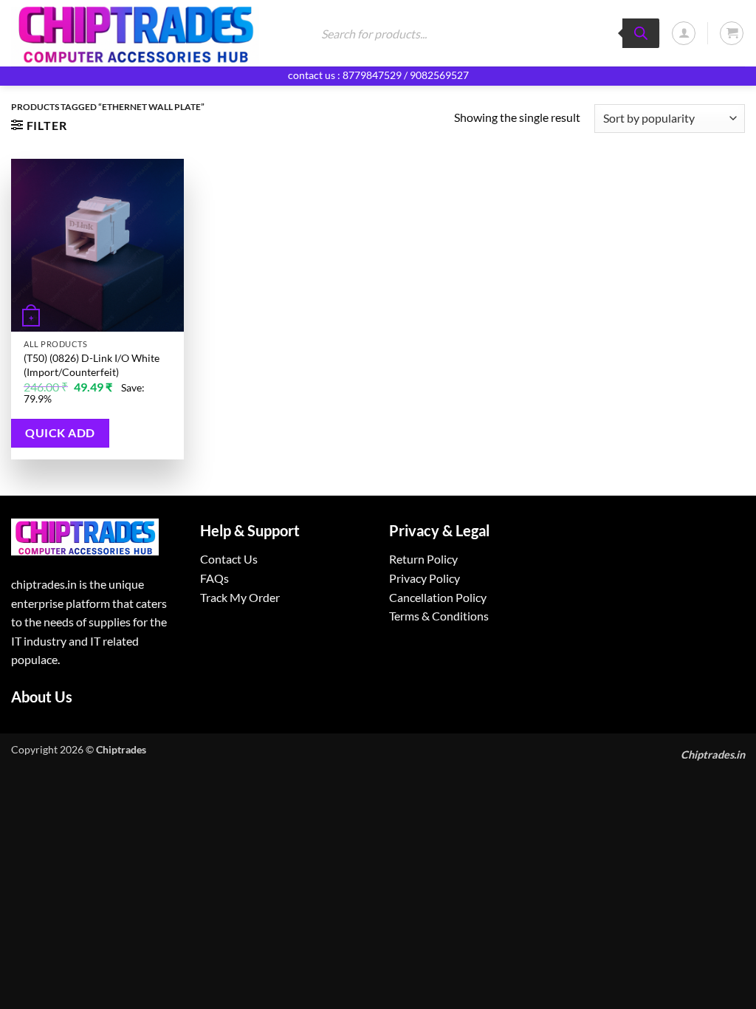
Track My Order (240, 597)
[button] (683, 33)
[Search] (640, 33)
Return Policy (423, 559)
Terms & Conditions (439, 616)
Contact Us (229, 559)
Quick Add (59, 432)
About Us (41, 696)
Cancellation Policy (438, 597)
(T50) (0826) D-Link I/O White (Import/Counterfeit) (91, 365)
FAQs (214, 578)
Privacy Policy (424, 578)
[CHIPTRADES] (149, 33)
